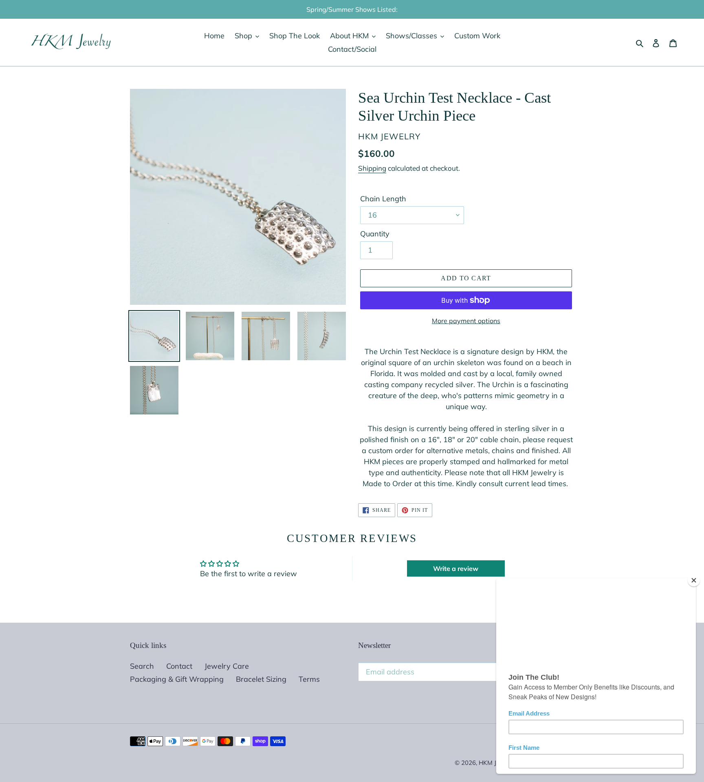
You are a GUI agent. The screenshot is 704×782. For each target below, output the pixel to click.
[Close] (694, 580)
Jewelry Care (227, 666)
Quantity (374, 233)
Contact (179, 666)
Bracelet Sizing (261, 679)
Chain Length (383, 198)
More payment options (466, 321)
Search (142, 666)
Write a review (455, 568)
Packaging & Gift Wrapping (177, 679)
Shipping (372, 168)
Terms (309, 679)
